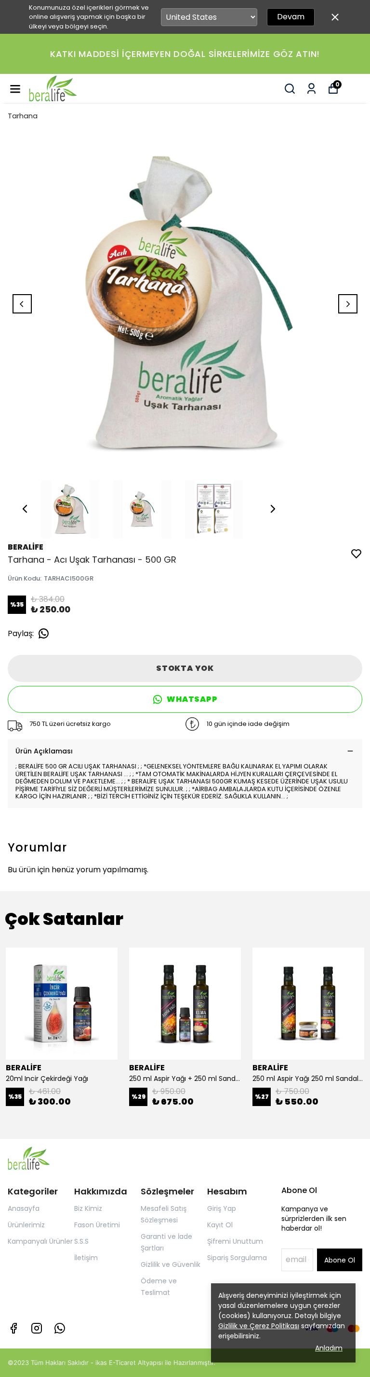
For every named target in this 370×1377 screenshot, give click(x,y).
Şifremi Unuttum (235, 1241)
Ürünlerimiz (26, 1225)
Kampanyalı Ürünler (40, 1241)
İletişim (86, 1258)
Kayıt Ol (220, 1225)
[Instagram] (36, 1328)
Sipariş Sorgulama (237, 1258)
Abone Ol (339, 1260)
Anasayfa (24, 1208)
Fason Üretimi (97, 1225)
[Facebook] (13, 1328)
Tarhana (23, 116)
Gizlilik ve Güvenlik (170, 1264)
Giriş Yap (221, 1208)
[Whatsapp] (60, 1328)
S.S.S (81, 1241)
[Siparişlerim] (311, 89)
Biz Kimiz (88, 1208)
